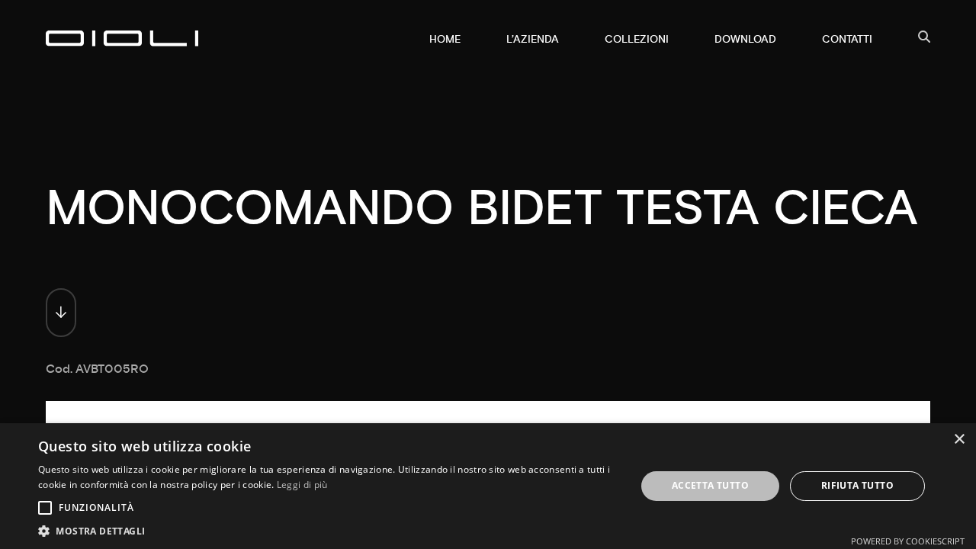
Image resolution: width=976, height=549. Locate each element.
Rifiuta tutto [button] (857, 485)
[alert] (488, 486)
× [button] (959, 439)
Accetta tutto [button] (710, 485)
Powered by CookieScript (908, 541)
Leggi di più (302, 484)
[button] (328, 530)
